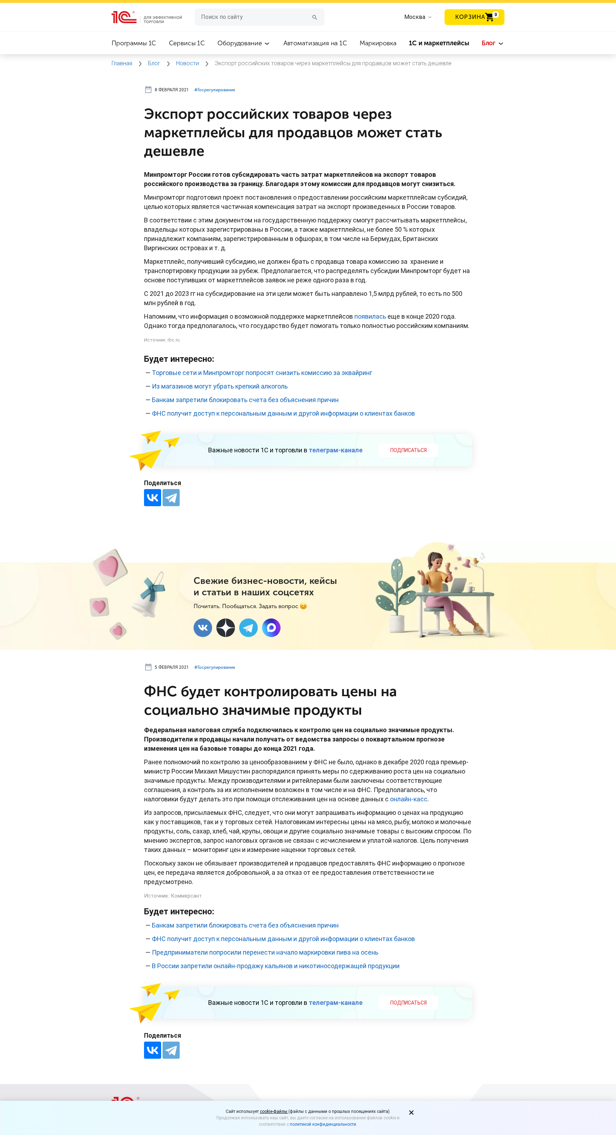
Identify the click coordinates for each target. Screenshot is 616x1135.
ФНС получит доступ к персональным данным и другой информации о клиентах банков (283, 413)
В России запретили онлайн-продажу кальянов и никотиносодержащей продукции (276, 966)
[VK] (203, 627)
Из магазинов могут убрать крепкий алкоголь (220, 386)
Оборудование (240, 43)
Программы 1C (134, 43)
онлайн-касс (408, 799)
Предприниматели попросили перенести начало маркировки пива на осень (265, 952)
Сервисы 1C (187, 43)
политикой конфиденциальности (323, 1124)
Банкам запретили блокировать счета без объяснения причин (245, 400)
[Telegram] (171, 497)
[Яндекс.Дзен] (225, 627)
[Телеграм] (248, 627)
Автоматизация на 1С (315, 43)
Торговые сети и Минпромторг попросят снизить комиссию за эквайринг (262, 372)
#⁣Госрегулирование (214, 89)
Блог (489, 43)
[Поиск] (315, 17)
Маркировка (378, 43)
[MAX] (271, 627)
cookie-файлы (274, 1111)
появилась (370, 316)
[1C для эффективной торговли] (153, 17)
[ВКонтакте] (152, 497)
